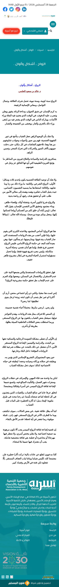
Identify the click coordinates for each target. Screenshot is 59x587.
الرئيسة (52, 530)
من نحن (52, 535)
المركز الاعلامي (23, 535)
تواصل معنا (50, 545)
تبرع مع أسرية (11, 31)
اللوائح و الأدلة (23, 540)
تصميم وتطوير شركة (40, 583)
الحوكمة (52, 540)
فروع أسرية (24, 530)
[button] (50, 31)
